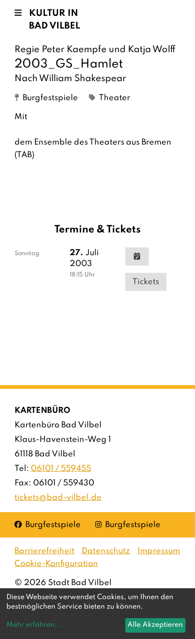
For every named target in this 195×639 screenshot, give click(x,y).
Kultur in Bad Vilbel (54, 20)
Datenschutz (106, 551)
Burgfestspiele (48, 524)
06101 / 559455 (61, 469)
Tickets (145, 282)
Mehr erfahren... (33, 625)
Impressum (158, 551)
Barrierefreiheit (44, 551)
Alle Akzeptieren (155, 625)
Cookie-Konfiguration (56, 564)
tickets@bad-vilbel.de (58, 498)
